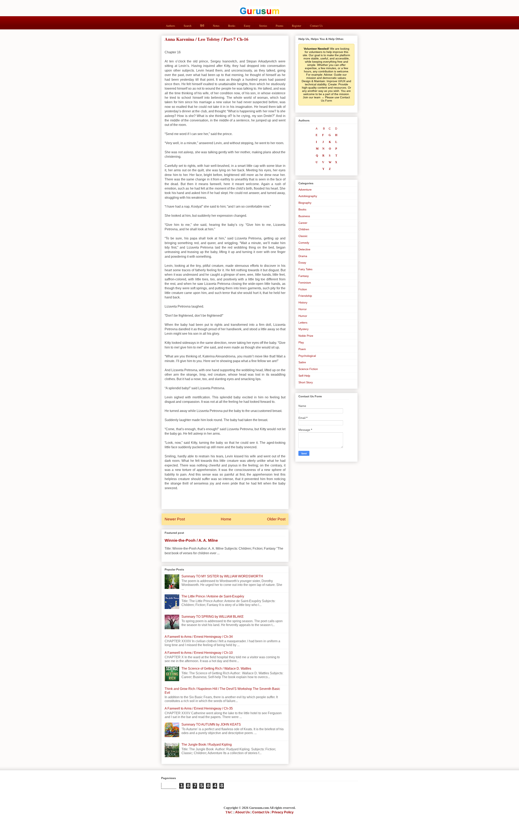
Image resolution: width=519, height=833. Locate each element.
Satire (302, 362)
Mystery (303, 329)
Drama (302, 256)
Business (304, 216)
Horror (302, 309)
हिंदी (202, 26)
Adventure (305, 189)
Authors (170, 26)
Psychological (307, 355)
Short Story (305, 382)
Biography (304, 202)
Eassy (247, 26)
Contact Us (316, 26)
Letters (302, 322)
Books (231, 26)
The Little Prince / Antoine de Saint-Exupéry (212, 596)
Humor (302, 315)
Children (303, 229)
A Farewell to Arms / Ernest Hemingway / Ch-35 (199, 708)
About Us (242, 812)
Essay (302, 262)
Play (301, 342)
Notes (216, 26)
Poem (302, 349)
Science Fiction (308, 369)
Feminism (304, 282)
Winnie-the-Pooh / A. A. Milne (191, 540)
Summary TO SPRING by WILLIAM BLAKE (212, 616)
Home (226, 519)
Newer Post (175, 519)
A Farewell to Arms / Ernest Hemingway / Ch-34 (199, 636)
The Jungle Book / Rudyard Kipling (206, 744)
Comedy (303, 242)
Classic (303, 236)
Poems (279, 26)
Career (302, 222)
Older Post (276, 519)
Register (296, 26)
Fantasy (303, 276)
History (302, 302)
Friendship (305, 295)
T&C (229, 812)
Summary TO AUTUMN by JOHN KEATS (211, 724)
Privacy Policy (283, 812)
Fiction (302, 289)
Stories (263, 26)
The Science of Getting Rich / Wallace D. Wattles (216, 668)
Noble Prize (305, 335)
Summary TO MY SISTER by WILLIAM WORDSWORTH (222, 576)
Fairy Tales (305, 269)
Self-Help (304, 375)
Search (187, 26)
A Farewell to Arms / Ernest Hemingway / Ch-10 (199, 652)
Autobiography (307, 196)
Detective (304, 249)
